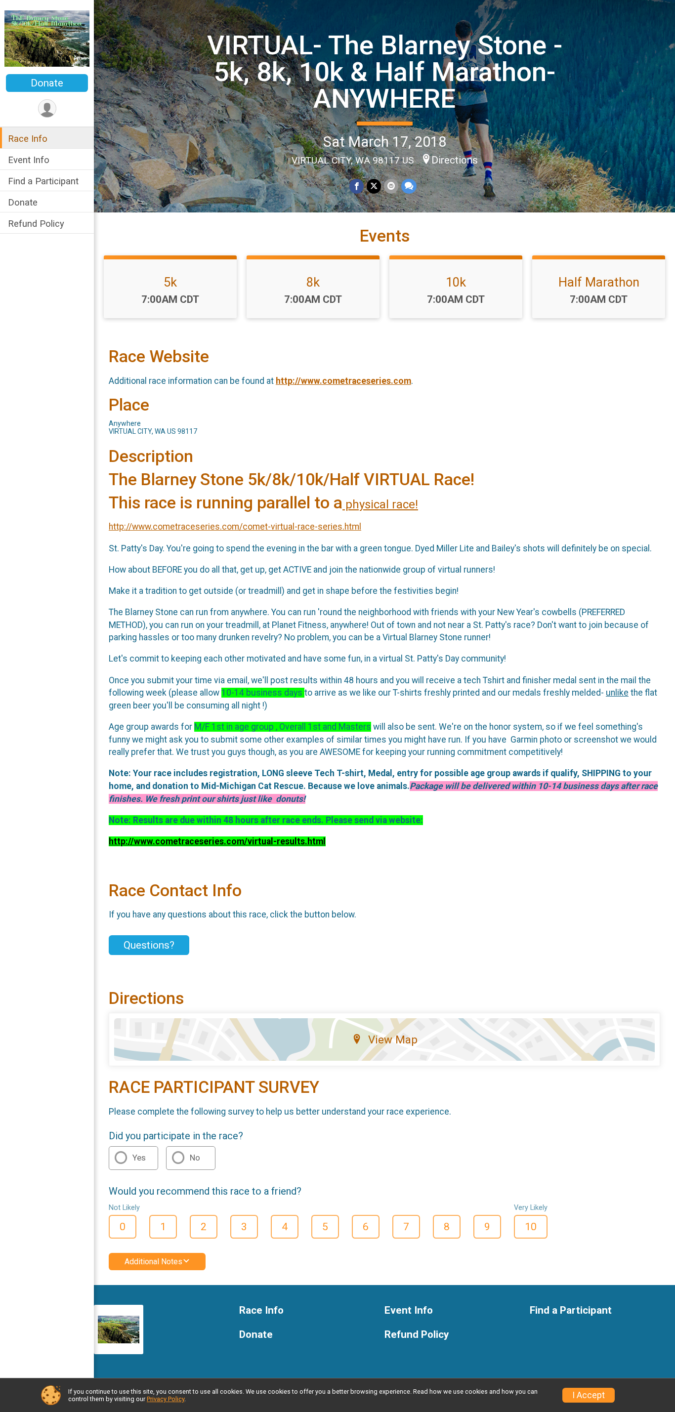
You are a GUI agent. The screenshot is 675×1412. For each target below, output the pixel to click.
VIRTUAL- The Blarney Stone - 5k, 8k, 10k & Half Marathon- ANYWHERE (384, 72)
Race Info (27, 138)
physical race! (380, 504)
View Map (393, 1039)
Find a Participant (43, 181)
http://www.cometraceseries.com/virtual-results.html (217, 841)
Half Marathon (598, 282)
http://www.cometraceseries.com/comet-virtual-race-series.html (235, 527)
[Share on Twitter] (374, 186)
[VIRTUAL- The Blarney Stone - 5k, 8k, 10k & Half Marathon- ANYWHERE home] (47, 38)
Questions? (149, 945)
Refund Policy (36, 223)
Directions (454, 160)
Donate (47, 83)
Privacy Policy (165, 1399)
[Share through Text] (409, 186)
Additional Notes (153, 1261)
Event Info (28, 160)
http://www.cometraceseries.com (343, 381)
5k (170, 282)
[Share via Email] (391, 186)
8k (313, 282)
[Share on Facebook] (356, 186)
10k (456, 282)
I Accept (588, 1395)
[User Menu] (47, 108)
